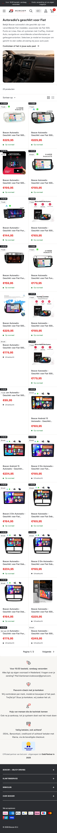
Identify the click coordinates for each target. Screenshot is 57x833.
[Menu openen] (4, 11)
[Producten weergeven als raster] (48, 97)
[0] (52, 11)
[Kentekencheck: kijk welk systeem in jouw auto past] (39, 11)
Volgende (46, 651)
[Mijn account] (45, 10)
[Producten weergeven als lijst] (53, 97)
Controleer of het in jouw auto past (19, 46)
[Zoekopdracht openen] (31, 10)
